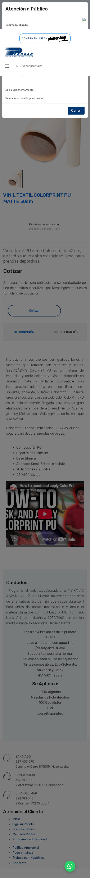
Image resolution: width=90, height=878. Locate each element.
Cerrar (76, 110)
